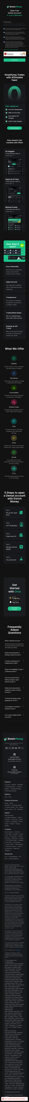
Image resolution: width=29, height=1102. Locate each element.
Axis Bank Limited (16, 967)
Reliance (8, 1023)
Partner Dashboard (14, 858)
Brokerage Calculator (11, 790)
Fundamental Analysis (16, 788)
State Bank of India (18, 981)
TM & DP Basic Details (11, 840)
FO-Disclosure (16, 842)
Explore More (8, 155)
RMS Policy (15, 838)
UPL (6, 1029)
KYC (6, 856)
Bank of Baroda (9, 1007)
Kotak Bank (11, 1018)
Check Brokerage (14, 128)
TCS (19, 1023)
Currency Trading (10, 807)
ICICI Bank (11, 1016)
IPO (17, 807)
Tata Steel (19, 1025)
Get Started (14, 60)
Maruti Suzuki (9, 1020)
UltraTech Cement (15, 1057)
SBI (12, 1023)
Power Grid (18, 1022)
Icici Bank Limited (9, 963)
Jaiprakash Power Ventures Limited (14, 997)
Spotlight (8, 817)
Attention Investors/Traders (13, 1092)
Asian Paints (16, 1011)
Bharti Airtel (8, 1014)
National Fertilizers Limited (16, 1006)
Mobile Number (7, 22)
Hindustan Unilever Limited (12, 983)
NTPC (8, 1022)
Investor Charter (10, 844)
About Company (9, 832)
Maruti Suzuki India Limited (12, 976)
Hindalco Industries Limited (12, 979)
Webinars (14, 817)
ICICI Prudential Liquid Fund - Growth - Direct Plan (14, 1076)
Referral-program (9, 815)
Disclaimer (15, 834)
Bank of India (13, 1000)
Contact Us (17, 832)
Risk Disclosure (19, 844)
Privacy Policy (13, 836)
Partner (7, 821)
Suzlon (13, 985)
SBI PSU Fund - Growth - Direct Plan (14, 1089)
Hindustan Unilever (10, 1039)
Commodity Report (10, 786)
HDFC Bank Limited (10, 969)
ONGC (13, 1022)
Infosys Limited (13, 965)
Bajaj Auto (11, 1013)
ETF (15, 809)
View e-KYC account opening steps (11, 49)
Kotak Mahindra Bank (11, 1043)
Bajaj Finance (18, 1013)
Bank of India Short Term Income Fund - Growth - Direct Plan (13, 1064)
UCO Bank (12, 993)
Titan (7, 1027)
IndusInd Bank (9, 1041)
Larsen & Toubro (19, 1018)
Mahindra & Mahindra (15, 1044)
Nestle (18, 1020)
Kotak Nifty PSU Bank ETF (14, 1078)
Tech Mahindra (14, 1055)
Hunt (10, 797)
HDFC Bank (15, 1037)
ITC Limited (21, 1041)
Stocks (6, 803)
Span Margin (14, 821)
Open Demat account (14, 608)
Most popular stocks (12, 960)
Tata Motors (13, 1025)
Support (12, 823)
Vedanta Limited (19, 974)
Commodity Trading (16, 805)
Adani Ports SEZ (9, 1011)
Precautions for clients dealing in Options (14, 1095)
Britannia (14, 1014)
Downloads (14, 819)
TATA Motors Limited (15, 970)
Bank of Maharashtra (14, 990)
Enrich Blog (8, 834)
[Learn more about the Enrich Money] (15, 747)
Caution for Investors (11, 846)
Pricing (20, 819)
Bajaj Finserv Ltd (9, 1034)
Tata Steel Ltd (9, 1053)
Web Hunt (20, 809)
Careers (21, 838)
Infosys (16, 1016)
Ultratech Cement (17, 1027)
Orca (6, 797)
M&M (14, 1020)
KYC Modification (13, 856)
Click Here (17, 950)
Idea (10, 985)
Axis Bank (14, 1032)
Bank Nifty (20, 784)
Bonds (10, 809)
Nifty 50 (14, 784)
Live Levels (7, 784)
